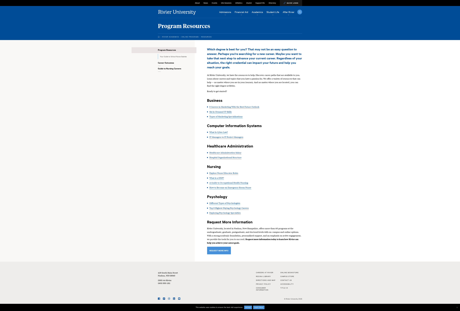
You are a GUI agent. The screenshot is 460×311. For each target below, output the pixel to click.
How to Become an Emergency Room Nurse (230, 187)
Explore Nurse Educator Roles (223, 172)
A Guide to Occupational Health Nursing (228, 182)
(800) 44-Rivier (165, 280)
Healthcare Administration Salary (225, 152)
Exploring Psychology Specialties (225, 212)
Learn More (258, 307)
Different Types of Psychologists (224, 203)
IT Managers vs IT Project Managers (226, 136)
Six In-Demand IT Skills (220, 111)
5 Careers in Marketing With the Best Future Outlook (234, 106)
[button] (291, 3)
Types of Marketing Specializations (226, 116)
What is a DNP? (216, 177)
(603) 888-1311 (164, 283)
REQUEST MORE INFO (218, 250)
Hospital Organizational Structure (225, 157)
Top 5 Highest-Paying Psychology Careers (229, 207)
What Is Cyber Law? (218, 132)
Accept (248, 307)
